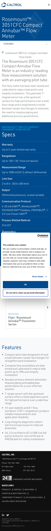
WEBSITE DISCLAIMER (10, 519)
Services (17, 489)
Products (6, 489)
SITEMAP (5, 523)
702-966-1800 (13, 463)
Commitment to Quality (12, 497)
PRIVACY (35, 521)
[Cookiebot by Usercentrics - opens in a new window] (37, 236)
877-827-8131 (29, 470)
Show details (37, 276)
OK (25, 284)
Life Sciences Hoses (34, 497)
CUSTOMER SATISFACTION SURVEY (16, 521)
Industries (29, 489)
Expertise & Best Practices (14, 493)
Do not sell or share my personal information (25, 293)
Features (9, 44)
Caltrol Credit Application (14, 501)
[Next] (47, 307)
